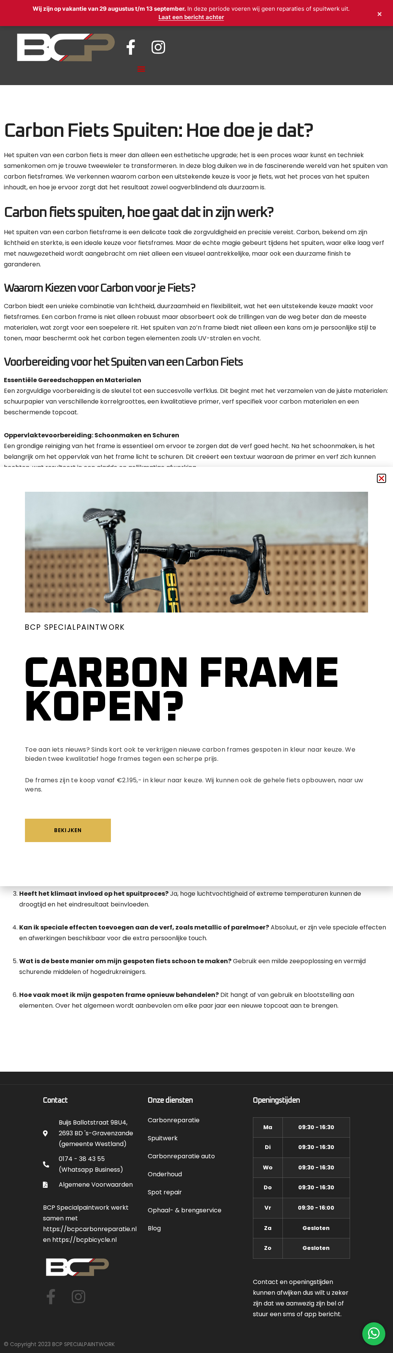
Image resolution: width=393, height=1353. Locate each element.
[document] (196, 676)
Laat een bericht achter (191, 17)
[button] (381, 478)
